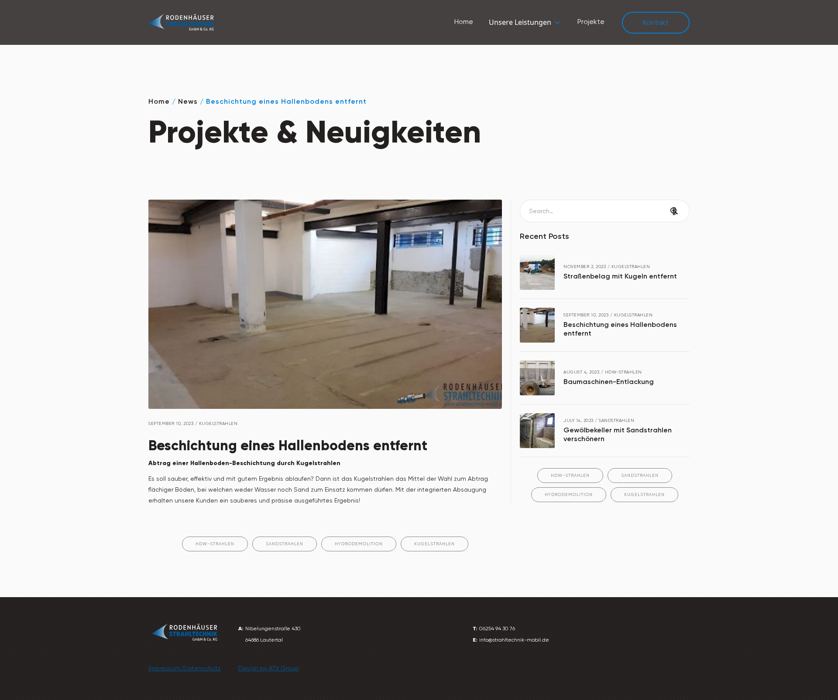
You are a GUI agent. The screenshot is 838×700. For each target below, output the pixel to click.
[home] (181, 22)
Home (463, 21)
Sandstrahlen (640, 475)
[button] (525, 22)
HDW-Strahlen (570, 475)
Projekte (590, 21)
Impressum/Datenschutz (184, 668)
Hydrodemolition (569, 494)
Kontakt (656, 22)
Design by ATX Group (268, 668)
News (188, 101)
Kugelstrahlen (644, 494)
